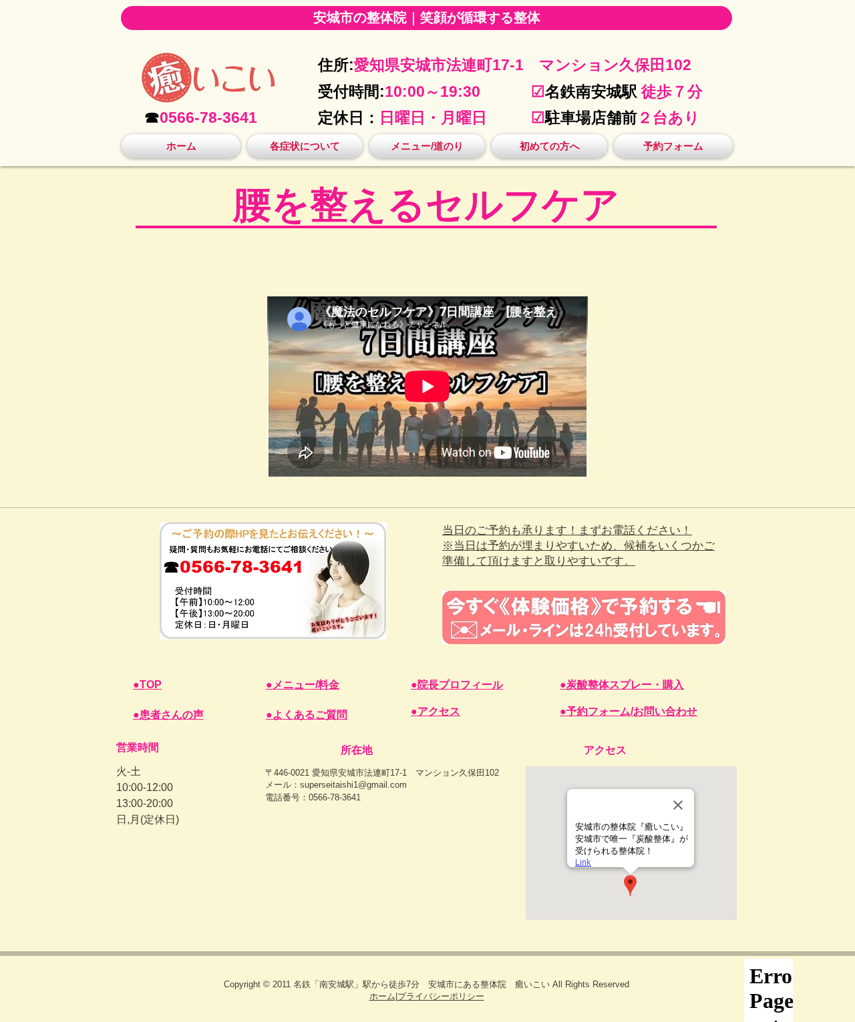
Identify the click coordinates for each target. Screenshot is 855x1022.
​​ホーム (382, 996)
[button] (305, 146)
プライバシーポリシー (440, 996)
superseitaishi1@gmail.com (353, 785)
